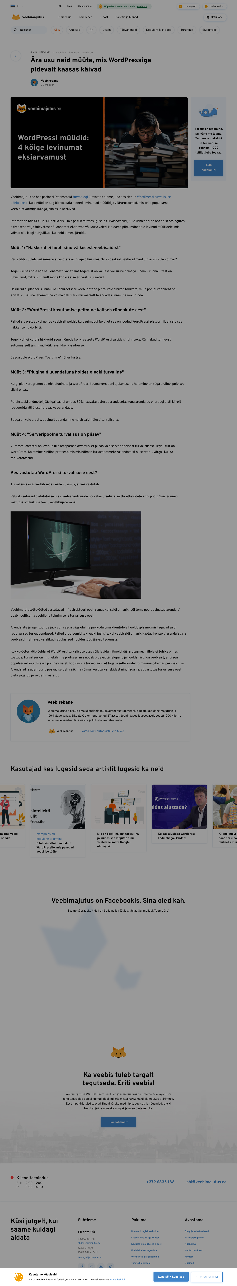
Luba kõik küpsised (171, 1277)
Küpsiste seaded (207, 1277)
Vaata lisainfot (117, 1279)
